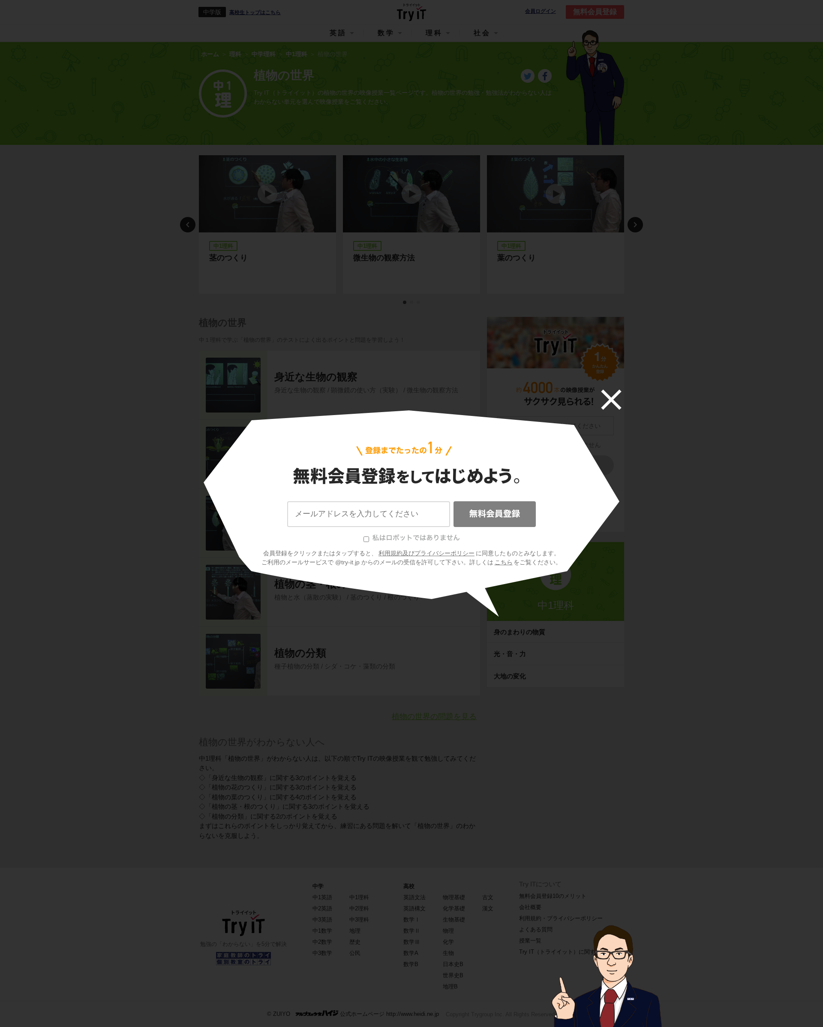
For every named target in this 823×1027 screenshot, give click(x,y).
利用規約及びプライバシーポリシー (426, 553)
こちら (504, 562)
